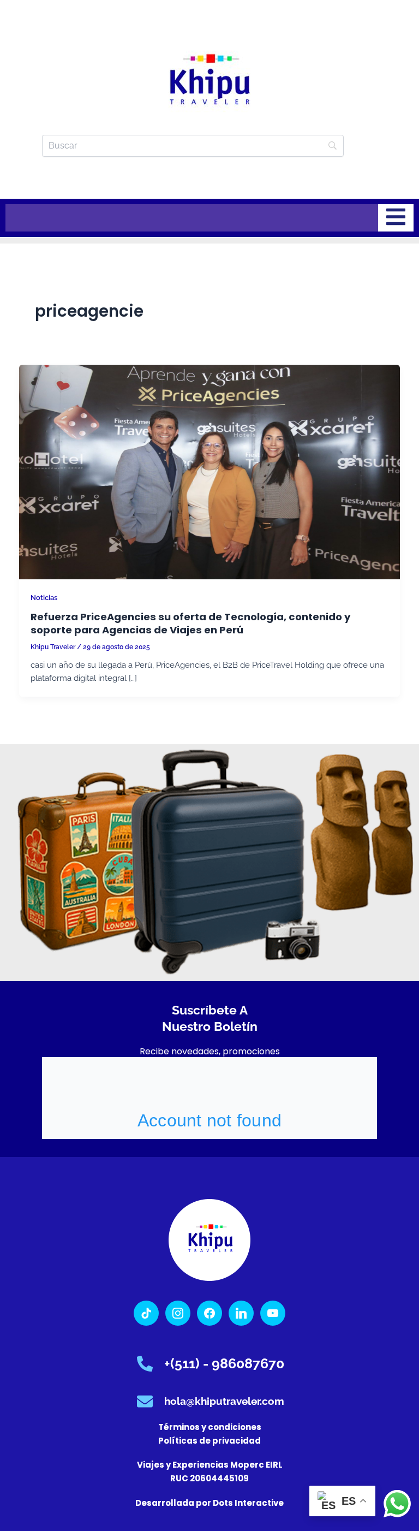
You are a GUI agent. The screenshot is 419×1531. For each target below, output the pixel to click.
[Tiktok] (146, 1312)
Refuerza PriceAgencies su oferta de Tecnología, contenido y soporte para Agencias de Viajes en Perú (191, 623)
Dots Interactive (248, 1503)
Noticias (44, 598)
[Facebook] (209, 1312)
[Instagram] (177, 1312)
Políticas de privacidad (209, 1440)
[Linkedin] (241, 1312)
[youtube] (272, 1312)
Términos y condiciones (209, 1427)
